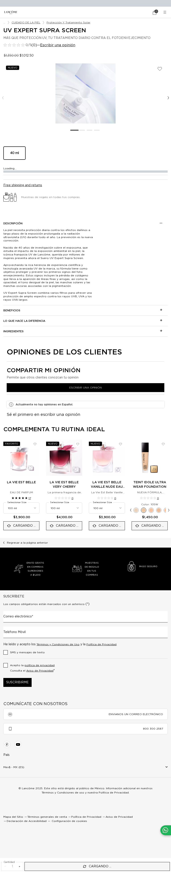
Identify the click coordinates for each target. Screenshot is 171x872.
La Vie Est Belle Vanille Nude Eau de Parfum (107, 485)
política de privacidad (39, 665)
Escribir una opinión (57, 45)
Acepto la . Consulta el (32, 668)
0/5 (28, 45)
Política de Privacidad (101, 644)
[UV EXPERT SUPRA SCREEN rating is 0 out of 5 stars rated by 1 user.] (14, 45)
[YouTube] (18, 744)
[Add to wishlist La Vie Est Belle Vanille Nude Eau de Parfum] (120, 444)
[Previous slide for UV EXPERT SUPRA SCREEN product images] (3, 98)
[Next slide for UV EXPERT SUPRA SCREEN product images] (168, 98)
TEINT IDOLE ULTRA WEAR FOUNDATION (149, 484)
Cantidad (9, 862)
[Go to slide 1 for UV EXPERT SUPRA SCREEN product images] (74, 130)
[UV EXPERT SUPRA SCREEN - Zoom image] (85, 93)
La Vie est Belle (21, 482)
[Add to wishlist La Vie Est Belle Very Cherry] (77, 444)
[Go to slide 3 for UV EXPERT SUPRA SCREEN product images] (89, 130)
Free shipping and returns (22, 185)
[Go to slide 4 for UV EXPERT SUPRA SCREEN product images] (97, 130)
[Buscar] (142, 12)
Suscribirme (17, 682)
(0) (34, 45)
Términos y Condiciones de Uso (58, 644)
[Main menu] (165, 12)
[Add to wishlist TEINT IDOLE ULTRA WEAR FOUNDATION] (163, 444)
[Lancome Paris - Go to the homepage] (11, 12)
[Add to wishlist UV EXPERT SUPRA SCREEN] (159, 69)
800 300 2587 (153, 728)
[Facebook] (6, 744)
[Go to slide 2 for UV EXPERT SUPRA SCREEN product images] (82, 130)
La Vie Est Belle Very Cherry (64, 484)
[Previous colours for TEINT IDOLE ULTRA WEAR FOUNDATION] (130, 510)
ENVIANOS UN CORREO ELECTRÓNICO (136, 714)
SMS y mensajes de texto (27, 652)
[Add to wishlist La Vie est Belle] (35, 444)
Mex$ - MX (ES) (13, 767)
